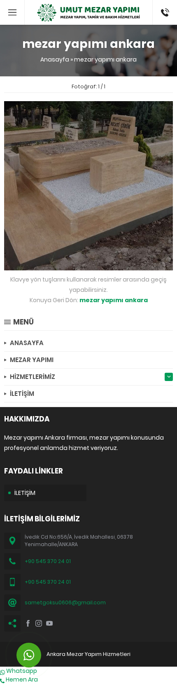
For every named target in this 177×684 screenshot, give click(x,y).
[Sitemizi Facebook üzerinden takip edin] (28, 623)
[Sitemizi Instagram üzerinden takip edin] (38, 623)
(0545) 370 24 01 (162, 12)
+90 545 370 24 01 (48, 561)
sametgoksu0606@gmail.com (65, 602)
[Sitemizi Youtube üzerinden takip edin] (49, 623)
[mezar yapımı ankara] (88, 266)
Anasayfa (54, 59)
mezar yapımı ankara (105, 59)
